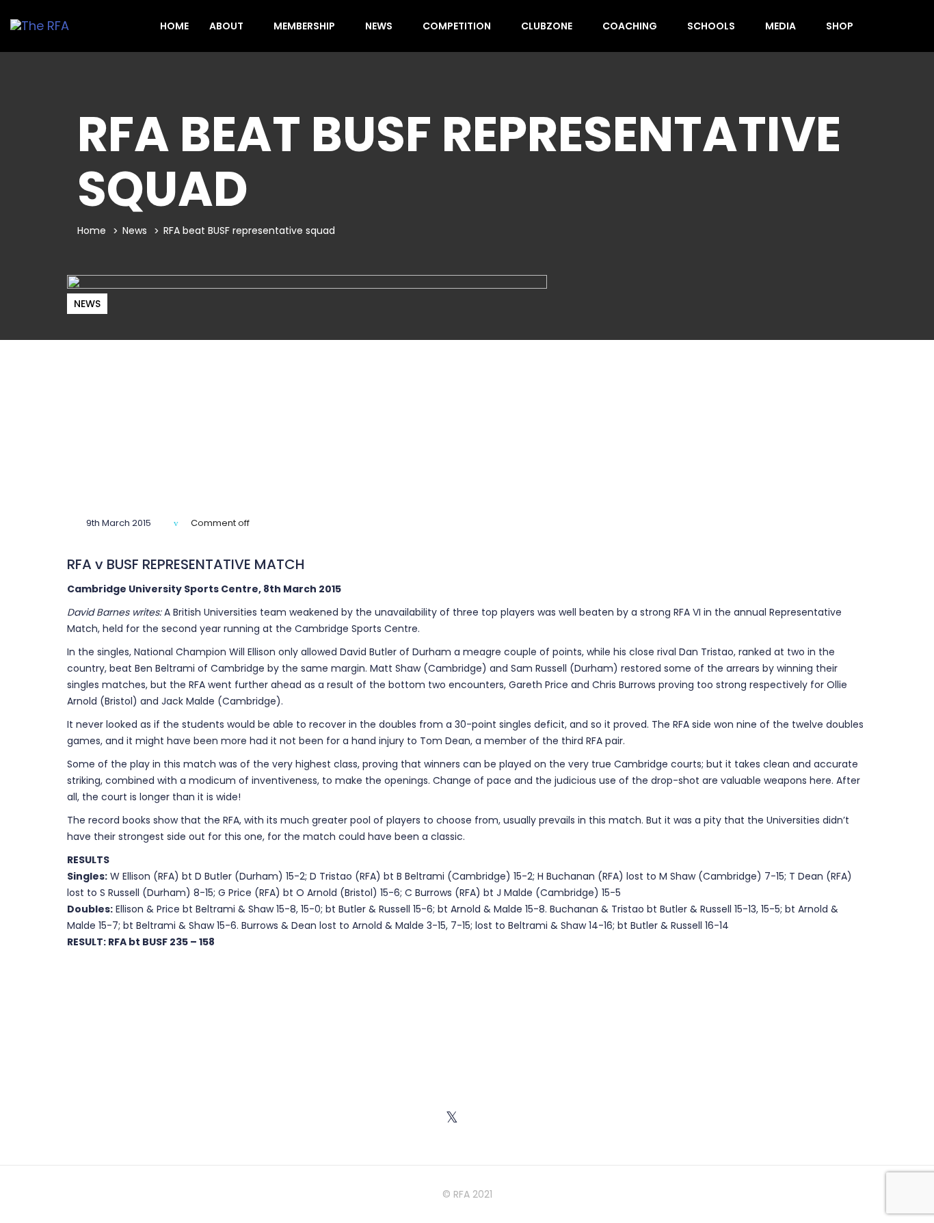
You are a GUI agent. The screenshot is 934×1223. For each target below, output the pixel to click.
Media (781, 26)
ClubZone (547, 26)
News (380, 26)
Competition (458, 26)
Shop (839, 26)
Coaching (630, 26)
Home (174, 26)
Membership (305, 26)
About (227, 26)
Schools (712, 26)
